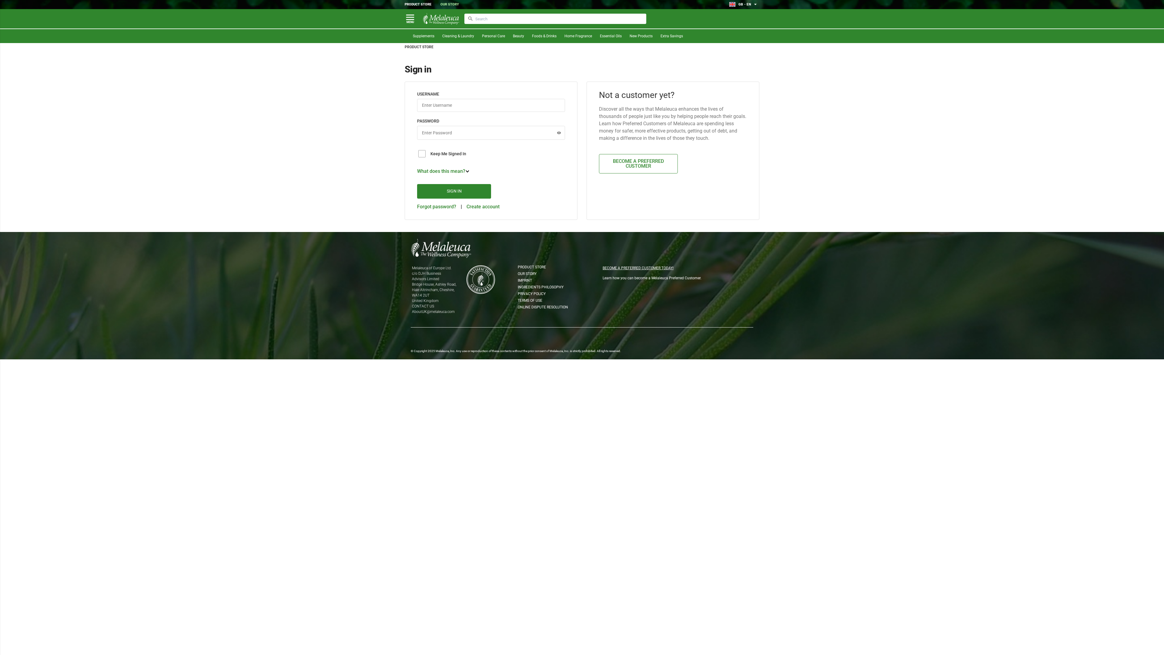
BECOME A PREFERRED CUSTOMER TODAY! (638, 268)
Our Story (449, 4)
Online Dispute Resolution (543, 307)
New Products (641, 36)
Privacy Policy (532, 294)
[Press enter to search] (470, 19)
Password (428, 121)
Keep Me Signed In (448, 153)
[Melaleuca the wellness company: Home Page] (441, 19)
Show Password (559, 133)
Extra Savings (672, 36)
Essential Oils (611, 36)
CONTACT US (423, 306)
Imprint (525, 280)
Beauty (518, 36)
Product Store (418, 4)
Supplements (423, 36)
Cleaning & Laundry (458, 36)
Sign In (454, 191)
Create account (483, 207)
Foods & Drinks (544, 36)
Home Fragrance (578, 36)
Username (428, 94)
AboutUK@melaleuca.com (433, 312)
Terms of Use (530, 300)
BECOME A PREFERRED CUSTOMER (638, 163)
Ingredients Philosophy (541, 287)
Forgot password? (436, 207)
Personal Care (493, 36)
